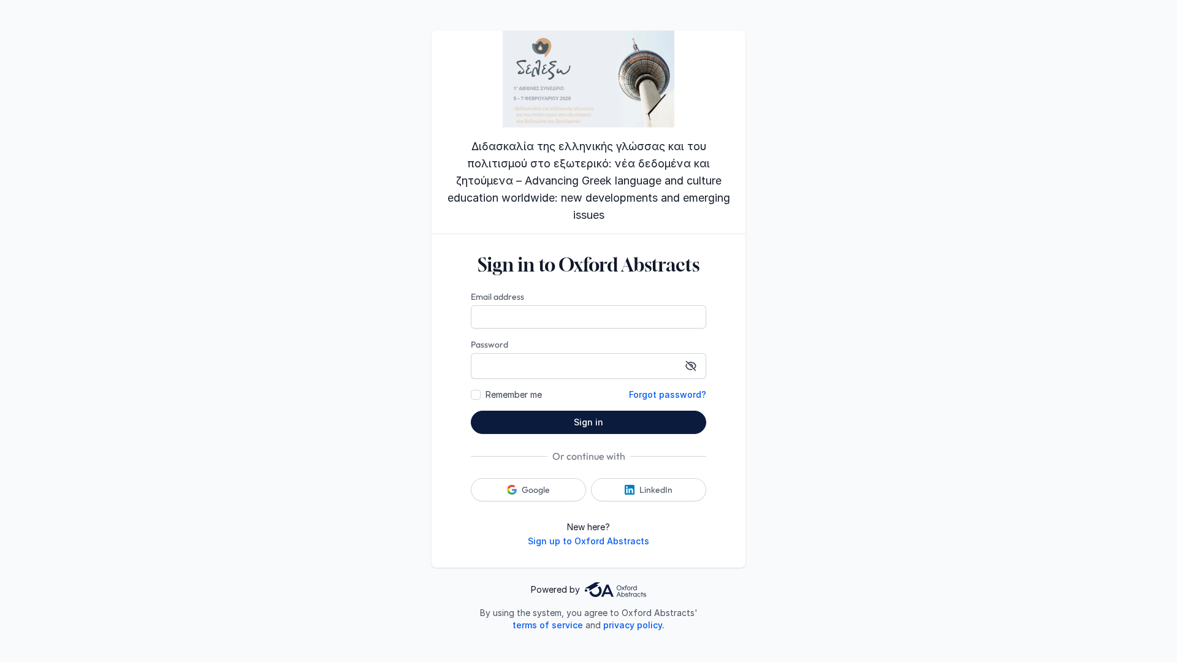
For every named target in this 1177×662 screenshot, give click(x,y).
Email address (497, 296)
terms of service (547, 625)
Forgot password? (667, 394)
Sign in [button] (588, 422)
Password (489, 344)
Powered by (555, 589)
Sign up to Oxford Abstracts (588, 541)
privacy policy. (634, 625)
